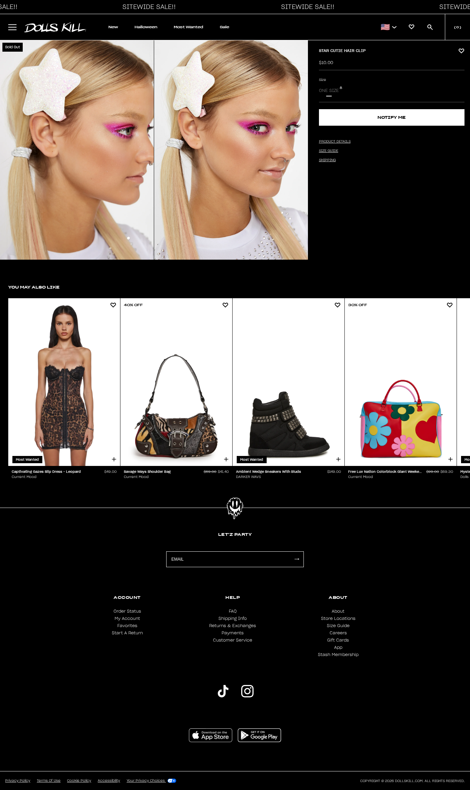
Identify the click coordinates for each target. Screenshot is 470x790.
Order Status (127, 611)
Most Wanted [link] (188, 27)
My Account (127, 618)
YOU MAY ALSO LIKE (34, 287)
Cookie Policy (79, 780)
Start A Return (127, 633)
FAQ (233, 611)
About (338, 611)
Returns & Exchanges (232, 626)
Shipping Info (232, 618)
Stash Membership (338, 655)
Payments (233, 633)
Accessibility (109, 780)
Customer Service (232, 640)
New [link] (113, 27)
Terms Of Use (49, 780)
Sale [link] (224, 27)
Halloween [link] (146, 27)
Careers (338, 633)
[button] (147, 6)
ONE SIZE (329, 91)
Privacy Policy (17, 780)
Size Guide (338, 626)
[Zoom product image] (77, 150)
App (338, 647)
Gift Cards (338, 640)
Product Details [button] (335, 141)
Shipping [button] (327, 160)
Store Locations (338, 618)
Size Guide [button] (328, 151)
